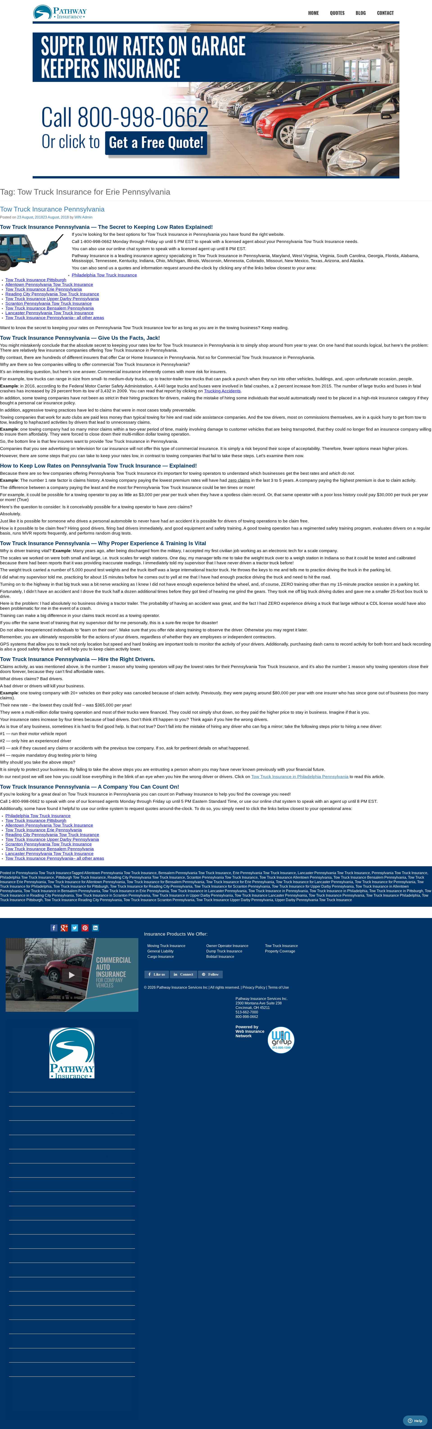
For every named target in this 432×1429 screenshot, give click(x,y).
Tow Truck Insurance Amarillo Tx (71, 1198)
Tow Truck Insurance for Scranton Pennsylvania (232, 886)
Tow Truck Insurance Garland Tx (72, 1227)
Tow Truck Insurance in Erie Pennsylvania (135, 891)
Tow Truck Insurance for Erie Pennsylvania (240, 882)
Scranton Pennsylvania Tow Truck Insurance (222, 877)
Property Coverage (280, 951)
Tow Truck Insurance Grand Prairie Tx (72, 1184)
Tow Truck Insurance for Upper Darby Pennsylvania (313, 886)
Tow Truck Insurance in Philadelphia (338, 891)
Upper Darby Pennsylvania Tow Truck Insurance (313, 900)
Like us (159, 974)
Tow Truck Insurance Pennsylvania (52, 209)
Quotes (337, 12)
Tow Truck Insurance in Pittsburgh (396, 891)
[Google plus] (64, 927)
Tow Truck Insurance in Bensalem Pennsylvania (62, 891)
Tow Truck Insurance (281, 946)
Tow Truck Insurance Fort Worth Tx (72, 1312)
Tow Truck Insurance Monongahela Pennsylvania (72, 1113)
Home (72, 1388)
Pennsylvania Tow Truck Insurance (44, 873)
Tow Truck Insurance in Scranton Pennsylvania (113, 895)
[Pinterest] (85, 927)
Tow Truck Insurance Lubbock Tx (72, 1241)
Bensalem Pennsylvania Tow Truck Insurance (194, 873)
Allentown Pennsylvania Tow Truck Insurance (120, 873)
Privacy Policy (254, 987)
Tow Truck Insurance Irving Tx (71, 1213)
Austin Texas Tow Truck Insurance (72, 1326)
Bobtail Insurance (220, 957)
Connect (186, 974)
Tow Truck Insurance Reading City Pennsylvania (83, 900)
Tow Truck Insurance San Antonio (72, 1340)
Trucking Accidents (222, 391)
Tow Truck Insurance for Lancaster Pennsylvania (314, 882)
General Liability (160, 951)
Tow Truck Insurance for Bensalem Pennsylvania (165, 882)
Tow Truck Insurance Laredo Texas (72, 1255)
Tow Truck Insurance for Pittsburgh (80, 886)
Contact (385, 12)
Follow (213, 974)
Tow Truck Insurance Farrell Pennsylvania (72, 1099)
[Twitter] (74, 927)
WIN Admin (83, 217)
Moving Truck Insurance (166, 946)
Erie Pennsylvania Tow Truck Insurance (264, 873)
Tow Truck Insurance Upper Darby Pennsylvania (234, 900)
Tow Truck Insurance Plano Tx (72, 1269)
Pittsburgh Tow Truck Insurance (81, 877)
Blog (361, 12)
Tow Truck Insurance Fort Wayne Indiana (72, 1156)
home (313, 12)
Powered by (247, 1027)
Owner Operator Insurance (227, 946)
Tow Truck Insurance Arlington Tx (71, 1298)
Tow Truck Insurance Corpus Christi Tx (72, 1284)
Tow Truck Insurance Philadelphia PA (72, 1127)
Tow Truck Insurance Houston (72, 1355)
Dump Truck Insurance (224, 951)
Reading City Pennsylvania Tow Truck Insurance (146, 877)
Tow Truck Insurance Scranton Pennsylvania (159, 900)
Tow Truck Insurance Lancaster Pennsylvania (271, 895)
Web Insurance (250, 1031)
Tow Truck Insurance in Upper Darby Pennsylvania (192, 895)
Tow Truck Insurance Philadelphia (393, 895)
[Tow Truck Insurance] (216, 108)
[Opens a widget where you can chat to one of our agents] (415, 1421)
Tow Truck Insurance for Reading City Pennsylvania (151, 886)
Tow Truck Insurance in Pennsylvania (278, 891)
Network (244, 1036)
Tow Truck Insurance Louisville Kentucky (72, 1170)
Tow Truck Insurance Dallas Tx (72, 1369)
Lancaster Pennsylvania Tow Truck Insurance (334, 873)
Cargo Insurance (160, 957)
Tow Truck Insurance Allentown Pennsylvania (295, 877)
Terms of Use (278, 987)
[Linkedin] (95, 927)
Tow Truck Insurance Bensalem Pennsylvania (369, 877)
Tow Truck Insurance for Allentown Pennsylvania (86, 882)
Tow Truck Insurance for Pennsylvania (385, 882)
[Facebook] (54, 927)
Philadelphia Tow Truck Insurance (27, 877)
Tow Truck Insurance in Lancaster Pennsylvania (209, 891)
